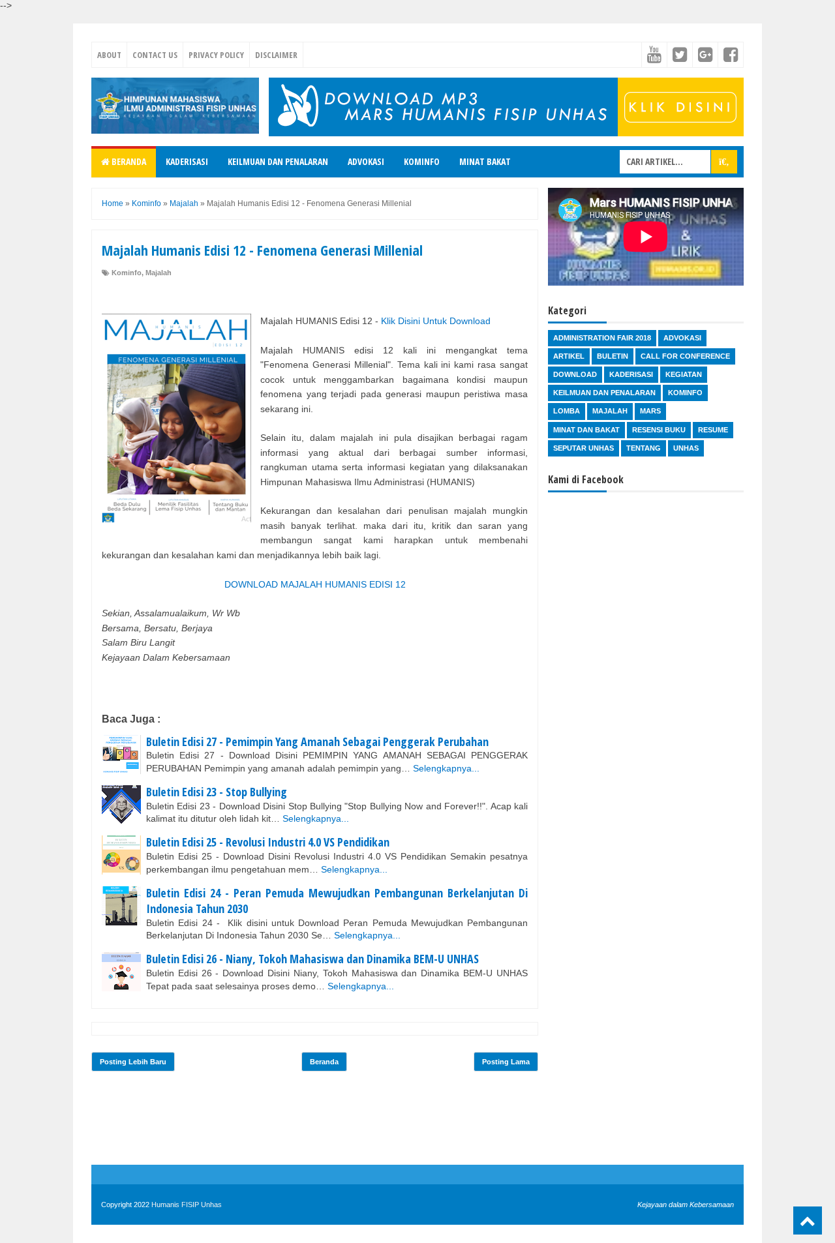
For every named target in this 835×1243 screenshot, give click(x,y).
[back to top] (807, 1220)
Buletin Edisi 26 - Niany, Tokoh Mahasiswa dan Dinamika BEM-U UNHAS (312, 958)
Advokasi (366, 161)
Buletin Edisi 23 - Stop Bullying (216, 792)
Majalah (158, 273)
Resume (713, 430)
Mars (650, 411)
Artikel (568, 356)
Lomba (566, 411)
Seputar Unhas (583, 448)
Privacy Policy (216, 55)
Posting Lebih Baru (133, 1062)
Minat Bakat (485, 161)
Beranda (128, 161)
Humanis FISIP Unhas (186, 1204)
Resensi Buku (659, 430)
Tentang (643, 448)
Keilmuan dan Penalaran (278, 161)
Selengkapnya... (446, 768)
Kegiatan (683, 374)
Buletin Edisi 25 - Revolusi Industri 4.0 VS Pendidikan (267, 842)
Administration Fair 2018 (602, 338)
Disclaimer (276, 55)
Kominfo (422, 161)
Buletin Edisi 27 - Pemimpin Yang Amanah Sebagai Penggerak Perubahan (317, 741)
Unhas (686, 448)
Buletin (612, 356)
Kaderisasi (187, 161)
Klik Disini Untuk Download (436, 321)
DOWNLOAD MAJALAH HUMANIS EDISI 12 (315, 584)
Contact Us (154, 55)
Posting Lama (506, 1062)
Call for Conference (685, 356)
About (109, 55)
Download (575, 374)
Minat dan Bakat (586, 430)
